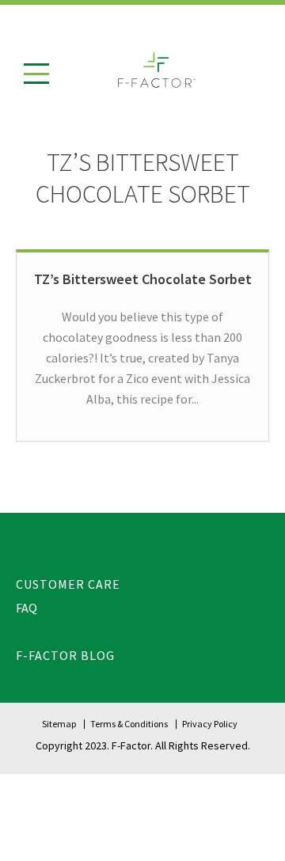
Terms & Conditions (129, 724)
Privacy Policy (210, 724)
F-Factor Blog (65, 655)
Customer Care (68, 584)
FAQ (26, 608)
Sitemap (59, 724)
